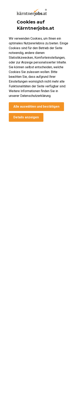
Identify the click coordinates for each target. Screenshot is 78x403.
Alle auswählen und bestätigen (36, 106)
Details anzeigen (26, 117)
